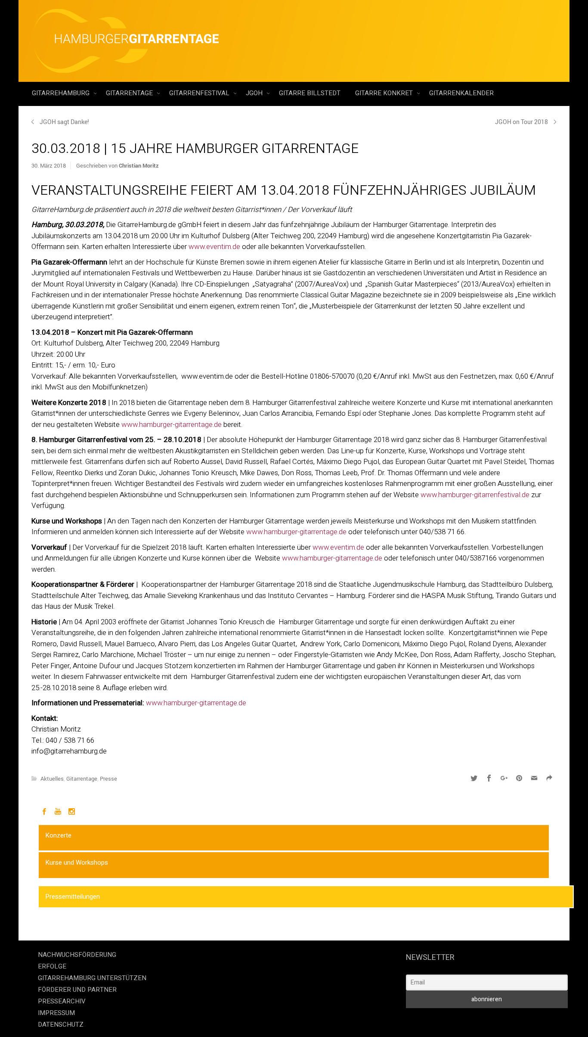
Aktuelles (52, 778)
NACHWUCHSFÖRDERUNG (77, 954)
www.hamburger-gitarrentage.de (171, 424)
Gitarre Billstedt (309, 93)
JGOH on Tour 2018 (521, 122)
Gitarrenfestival (200, 93)
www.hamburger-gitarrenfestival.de (475, 494)
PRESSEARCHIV (62, 1001)
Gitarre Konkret (385, 93)
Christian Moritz (139, 165)
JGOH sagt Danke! (64, 122)
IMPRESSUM (56, 1013)
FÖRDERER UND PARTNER (77, 989)
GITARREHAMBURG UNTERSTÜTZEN (92, 978)
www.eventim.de (214, 246)
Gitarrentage (130, 93)
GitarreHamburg (61, 93)
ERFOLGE (52, 966)
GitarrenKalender (461, 93)
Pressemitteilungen (72, 896)
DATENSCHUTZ (61, 1024)
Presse (108, 778)
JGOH (255, 93)
